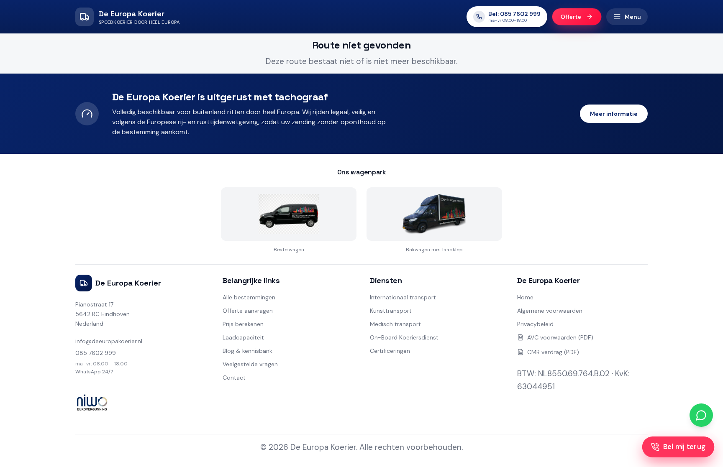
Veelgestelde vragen (250, 364)
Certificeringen (390, 351)
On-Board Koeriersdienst (404, 337)
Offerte (570, 16)
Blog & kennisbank (247, 351)
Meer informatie (614, 113)
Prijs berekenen (243, 324)
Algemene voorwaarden (549, 310)
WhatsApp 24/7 (94, 371)
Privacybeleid (535, 324)
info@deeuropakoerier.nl (108, 341)
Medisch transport (395, 324)
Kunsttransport (391, 310)
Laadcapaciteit (243, 337)
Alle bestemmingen (249, 297)
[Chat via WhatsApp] (701, 415)
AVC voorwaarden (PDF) (560, 337)
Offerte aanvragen (248, 310)
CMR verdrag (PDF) (553, 352)
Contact (234, 377)
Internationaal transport (403, 297)
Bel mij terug (684, 446)
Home (525, 297)
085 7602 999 (95, 353)
